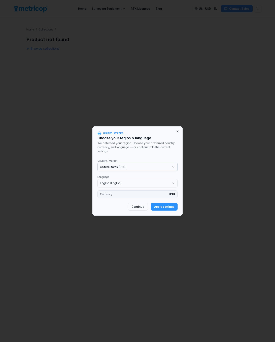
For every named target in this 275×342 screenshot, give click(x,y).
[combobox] (137, 167)
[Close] (177, 131)
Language (103, 176)
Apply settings (164, 206)
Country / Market (107, 160)
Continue (137, 206)
